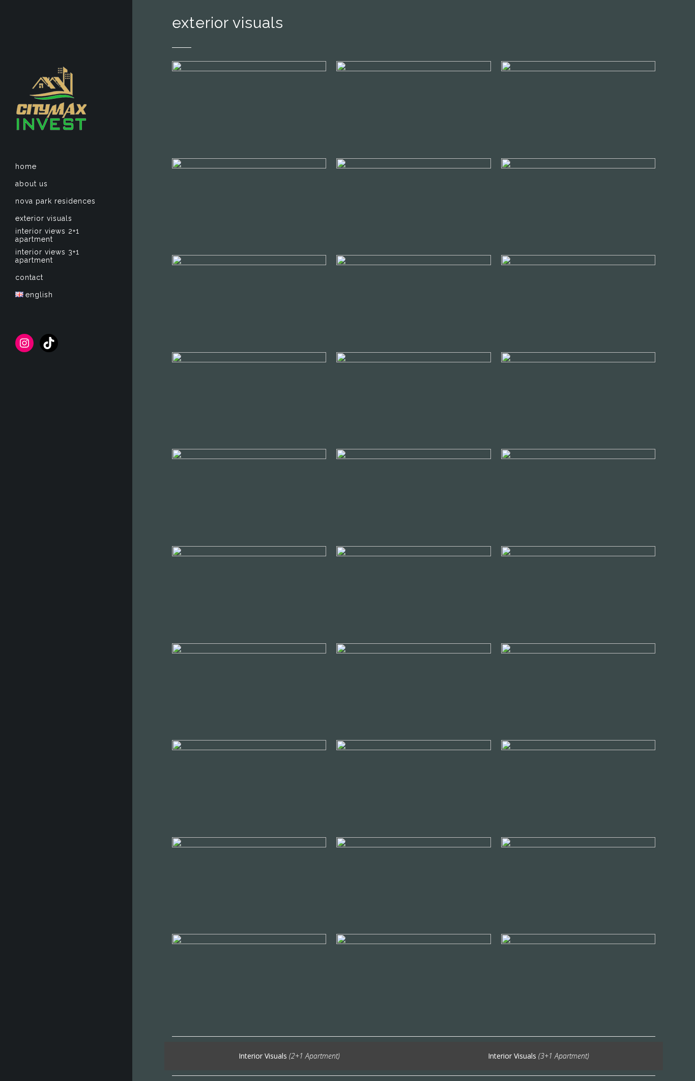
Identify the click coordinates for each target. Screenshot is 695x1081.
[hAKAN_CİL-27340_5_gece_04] (249, 201)
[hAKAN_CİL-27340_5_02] (413, 977)
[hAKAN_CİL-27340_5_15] (249, 589)
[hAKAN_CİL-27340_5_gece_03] (413, 201)
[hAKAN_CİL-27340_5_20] (578, 395)
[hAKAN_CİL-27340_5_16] (578, 492)
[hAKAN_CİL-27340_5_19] (249, 492)
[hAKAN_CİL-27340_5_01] (578, 977)
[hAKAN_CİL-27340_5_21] (413, 395)
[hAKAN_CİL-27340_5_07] (578, 783)
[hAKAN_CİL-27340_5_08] (413, 783)
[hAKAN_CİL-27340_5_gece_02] (578, 201)
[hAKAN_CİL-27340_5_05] (413, 880)
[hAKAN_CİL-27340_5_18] (413, 492)
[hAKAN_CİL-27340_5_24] (413, 298)
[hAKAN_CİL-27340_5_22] (249, 395)
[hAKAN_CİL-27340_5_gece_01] (249, 298)
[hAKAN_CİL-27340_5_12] (249, 686)
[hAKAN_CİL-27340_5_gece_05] (578, 104)
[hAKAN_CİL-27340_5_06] (249, 880)
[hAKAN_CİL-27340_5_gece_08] (413, 104)
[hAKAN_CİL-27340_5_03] (249, 977)
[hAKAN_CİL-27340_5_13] (578, 589)
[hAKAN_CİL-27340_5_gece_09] (249, 104)
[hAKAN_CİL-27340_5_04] (578, 880)
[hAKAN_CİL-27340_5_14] (413, 589)
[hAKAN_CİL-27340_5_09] (249, 783)
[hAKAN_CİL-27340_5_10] (578, 686)
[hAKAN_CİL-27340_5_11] (413, 686)
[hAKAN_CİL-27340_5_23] (578, 298)
